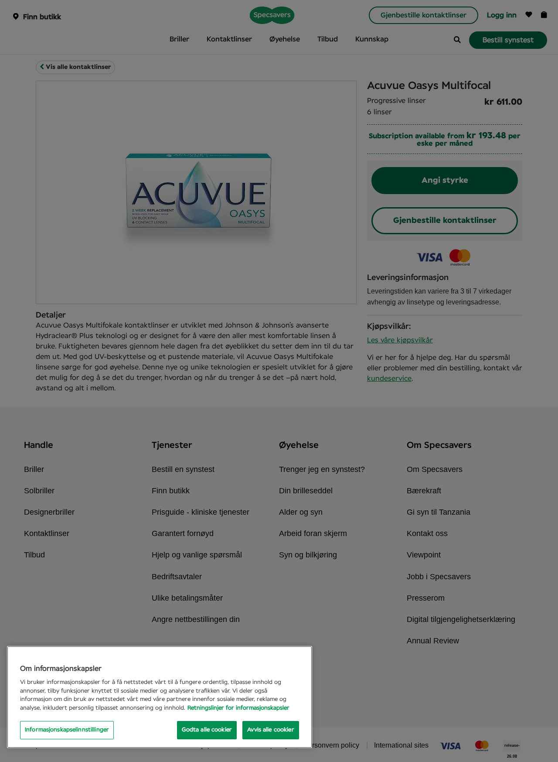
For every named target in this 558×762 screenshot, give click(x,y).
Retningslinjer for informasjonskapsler (238, 708)
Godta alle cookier (207, 730)
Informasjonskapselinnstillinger (67, 730)
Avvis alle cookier (270, 730)
